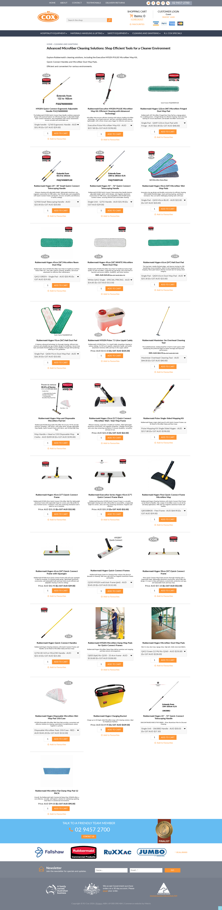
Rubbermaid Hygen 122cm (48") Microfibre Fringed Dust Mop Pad (163, 110)
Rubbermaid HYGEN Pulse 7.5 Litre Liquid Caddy (110, 340)
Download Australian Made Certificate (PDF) (163, 896)
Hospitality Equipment (52, 33)
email (105, 891)
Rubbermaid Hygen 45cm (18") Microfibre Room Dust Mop (56, 263)
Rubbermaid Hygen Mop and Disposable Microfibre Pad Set (56, 419)
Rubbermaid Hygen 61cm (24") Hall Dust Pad (163, 262)
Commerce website (132, 904)
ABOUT (63, 3)
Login (172, 17)
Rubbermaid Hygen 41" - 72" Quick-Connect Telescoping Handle (110, 187)
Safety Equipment (117, 33)
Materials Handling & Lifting (86, 33)
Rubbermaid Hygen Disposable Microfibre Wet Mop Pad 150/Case (56, 717)
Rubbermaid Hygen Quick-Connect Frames (110, 571)
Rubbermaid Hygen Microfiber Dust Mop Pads (163, 643)
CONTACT (77, 3)
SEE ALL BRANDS (181, 852)
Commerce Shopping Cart (220, 908)
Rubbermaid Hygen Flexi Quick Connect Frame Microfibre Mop (163, 496)
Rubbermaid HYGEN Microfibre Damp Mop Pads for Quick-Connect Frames (110, 644)
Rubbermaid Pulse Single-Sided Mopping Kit (163, 418)
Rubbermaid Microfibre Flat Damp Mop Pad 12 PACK (56, 792)
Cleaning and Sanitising (145, 33)
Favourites (138, 24)
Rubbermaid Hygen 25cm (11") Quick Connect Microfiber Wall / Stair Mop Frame (110, 419)
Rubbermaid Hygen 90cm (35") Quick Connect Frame (164, 572)
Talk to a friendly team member (89, 830)
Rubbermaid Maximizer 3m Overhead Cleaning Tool (163, 341)
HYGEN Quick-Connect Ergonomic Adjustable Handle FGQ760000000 (57, 110)
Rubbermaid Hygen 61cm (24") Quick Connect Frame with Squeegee (57, 572)
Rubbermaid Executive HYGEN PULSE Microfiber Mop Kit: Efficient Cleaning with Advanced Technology (110, 111)
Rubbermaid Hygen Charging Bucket (110, 716)
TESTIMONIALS (93, 3)
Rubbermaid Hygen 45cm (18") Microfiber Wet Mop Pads (163, 187)
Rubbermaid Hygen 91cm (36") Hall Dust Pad (56, 340)
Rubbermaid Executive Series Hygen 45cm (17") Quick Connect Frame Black (110, 496)
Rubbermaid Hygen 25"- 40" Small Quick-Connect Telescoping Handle (57, 187)
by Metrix (146, 904)
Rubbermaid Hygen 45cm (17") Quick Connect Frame (57, 496)
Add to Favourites (58, 139)
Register (165, 17)
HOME (52, 3)
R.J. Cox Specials (173, 33)
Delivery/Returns (115, 3)
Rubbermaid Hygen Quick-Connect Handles (57, 643)
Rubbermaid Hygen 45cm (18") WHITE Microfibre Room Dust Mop (110, 263)
